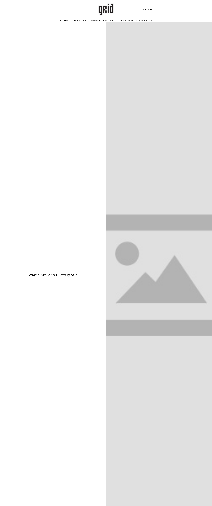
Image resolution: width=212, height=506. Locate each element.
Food (84, 20)
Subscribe (122, 20)
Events (105, 20)
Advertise (113, 20)
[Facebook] (144, 9)
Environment (76, 20)
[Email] (153, 9)
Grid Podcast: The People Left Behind (140, 20)
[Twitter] (146, 9)
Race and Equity (64, 20)
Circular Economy (94, 20)
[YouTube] (151, 9)
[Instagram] (148, 9)
